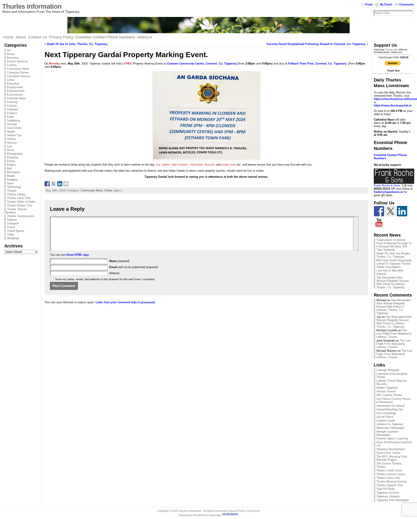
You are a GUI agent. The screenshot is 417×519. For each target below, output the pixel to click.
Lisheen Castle (385, 420)
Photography (15, 153)
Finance (12, 113)
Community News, (92, 190)
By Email (386, 4)
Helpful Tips (14, 135)
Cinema (12, 65)
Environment (15, 94)
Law (9, 146)
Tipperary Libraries (388, 496)
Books (11, 54)
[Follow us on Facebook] (379, 211)
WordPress (199, 515)
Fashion (12, 105)
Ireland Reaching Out (389, 409)
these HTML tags (77, 254)
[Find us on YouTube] (379, 222)
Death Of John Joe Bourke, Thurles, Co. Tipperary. (393, 255)
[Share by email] (66, 183)
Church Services (17, 61)
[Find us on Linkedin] (402, 211)
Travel (11, 227)
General (12, 124)
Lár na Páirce (384, 416)
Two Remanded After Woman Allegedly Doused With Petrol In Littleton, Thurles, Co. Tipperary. (392, 282)
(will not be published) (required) (133, 267)
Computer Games (18, 72)
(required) (119, 261)
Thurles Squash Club (389, 485)
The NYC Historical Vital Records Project (391, 458)
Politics (11, 164)
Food (10, 116)
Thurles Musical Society (391, 481)
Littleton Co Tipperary (389, 424)
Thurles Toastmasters (20, 216)
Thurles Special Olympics (15, 210)
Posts (369, 4)
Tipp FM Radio (385, 489)
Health (11, 131)
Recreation (13, 172)
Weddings (13, 238)
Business (13, 57)
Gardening (13, 120)
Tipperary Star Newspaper (392, 500)
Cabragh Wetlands (387, 370)
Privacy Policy (237, 510)
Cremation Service (18, 76)
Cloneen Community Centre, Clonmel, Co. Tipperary (202, 63)
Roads (11, 175)
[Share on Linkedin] (59, 183)
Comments (406, 4)
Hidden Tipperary (387, 387)
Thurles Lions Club (18, 198)
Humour (12, 142)
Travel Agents (15, 230)
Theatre (12, 190)
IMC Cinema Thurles (389, 395)
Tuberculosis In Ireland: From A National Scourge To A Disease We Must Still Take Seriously (394, 244)
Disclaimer (253, 510)
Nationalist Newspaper (390, 427)
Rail (9, 168)
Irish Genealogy (386, 413)
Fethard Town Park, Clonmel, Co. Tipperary (317, 63)
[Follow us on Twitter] (390, 211)
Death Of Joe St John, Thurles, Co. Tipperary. (77, 44)
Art (9, 50)
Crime (10, 79)
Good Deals (14, 127)
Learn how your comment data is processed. (126, 302)
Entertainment (16, 91)
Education (13, 83)
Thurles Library (16, 194)
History (11, 139)
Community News (18, 68)
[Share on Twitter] (53, 183)
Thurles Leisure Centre (390, 474)
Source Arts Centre (388, 452)
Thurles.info (391, 49)
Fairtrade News (16, 98)
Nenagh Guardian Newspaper (387, 433)
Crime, (109, 190)
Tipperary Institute (387, 492)
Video (10, 234)
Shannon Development (390, 449)
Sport (10, 183)
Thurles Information (31, 6)
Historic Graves (386, 391)
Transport (13, 223)
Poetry (11, 161)
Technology (14, 187)
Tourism (12, 219)
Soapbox (12, 179)
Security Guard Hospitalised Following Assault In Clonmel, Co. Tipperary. (316, 44)
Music (11, 150)
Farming (12, 102)
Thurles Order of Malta (21, 201)
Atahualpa (215, 515)
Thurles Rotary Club (19, 205)
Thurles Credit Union (389, 470)
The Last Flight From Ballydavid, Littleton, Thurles (394, 333)
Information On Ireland (390, 405)
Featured (12, 109)
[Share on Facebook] (47, 183)
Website (114, 273)
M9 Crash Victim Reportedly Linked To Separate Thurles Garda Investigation (394, 264)
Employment (15, 87)
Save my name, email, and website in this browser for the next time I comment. (105, 279)
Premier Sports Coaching (392, 438)
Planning (12, 157)
